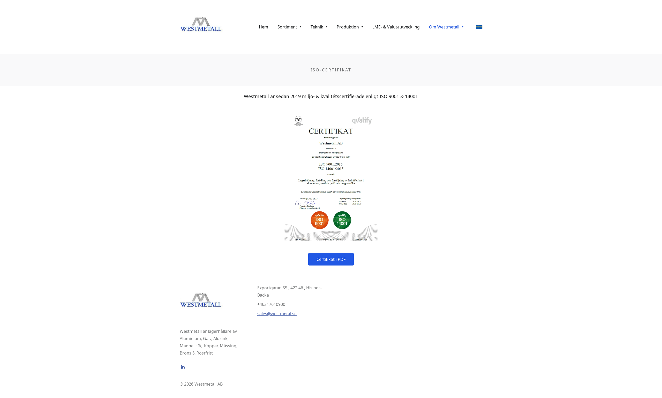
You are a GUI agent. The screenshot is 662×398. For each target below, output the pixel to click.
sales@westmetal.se (277, 313)
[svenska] (479, 27)
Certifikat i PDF (331, 259)
